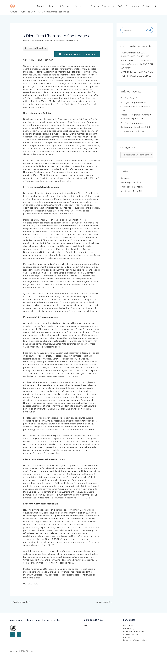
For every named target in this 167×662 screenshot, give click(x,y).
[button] (70, 6)
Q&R (120, 6)
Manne (51, 6)
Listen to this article (37, 48)
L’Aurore (126, 637)
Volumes (80, 6)
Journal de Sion (61, 41)
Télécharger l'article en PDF (78, 54)
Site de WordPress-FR (131, 191)
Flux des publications (130, 182)
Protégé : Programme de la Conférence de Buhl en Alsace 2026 (135, 106)
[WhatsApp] (19, 634)
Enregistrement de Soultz (134, 631)
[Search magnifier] (150, 30)
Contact (146, 6)
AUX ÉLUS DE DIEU (141, 76)
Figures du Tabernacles (102, 6)
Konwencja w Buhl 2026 (132, 131)
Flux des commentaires (131, 187)
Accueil (40, 6)
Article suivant (104, 602)
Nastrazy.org (128, 628)
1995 (50, 41)
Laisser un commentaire (35, 41)
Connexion (125, 178)
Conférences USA (130, 634)
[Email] (12, 634)
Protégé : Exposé (128, 98)
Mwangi (124, 76)
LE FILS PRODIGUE (143, 72)
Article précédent (20, 602)
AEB (85, 625)
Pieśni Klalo (128, 625)
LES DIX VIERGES (144, 60)
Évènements (132, 6)
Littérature (64, 6)
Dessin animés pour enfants (135, 640)
